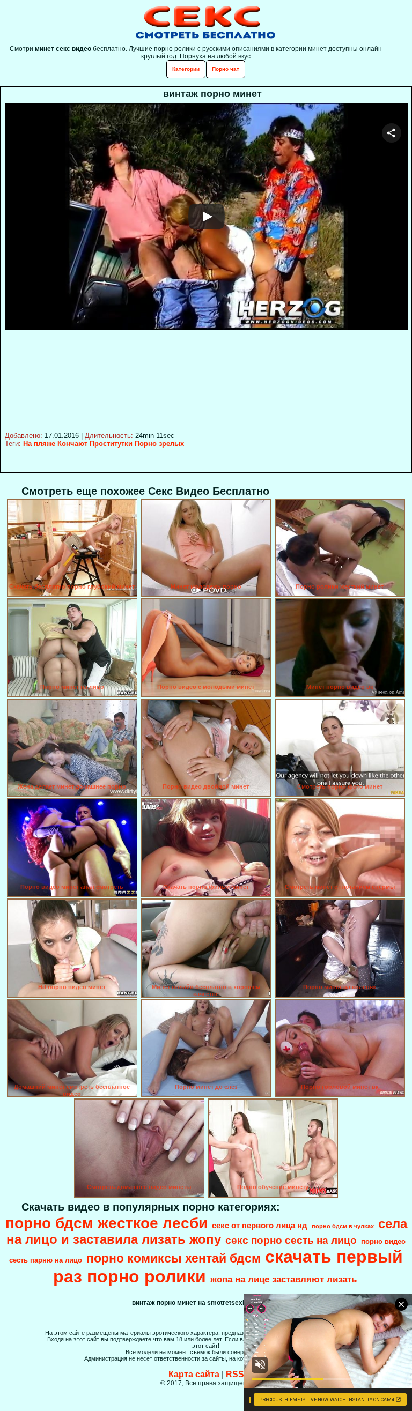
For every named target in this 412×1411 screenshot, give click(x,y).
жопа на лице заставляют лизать (283, 1279)
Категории (186, 69)
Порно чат (225, 69)
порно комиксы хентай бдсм (173, 1258)
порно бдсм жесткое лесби (106, 1223)
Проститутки (111, 444)
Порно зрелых (159, 444)
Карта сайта (193, 1374)
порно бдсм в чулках (343, 1226)
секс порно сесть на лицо (291, 1240)
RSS (235, 1374)
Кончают (72, 444)
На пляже (39, 444)
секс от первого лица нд (259, 1225)
